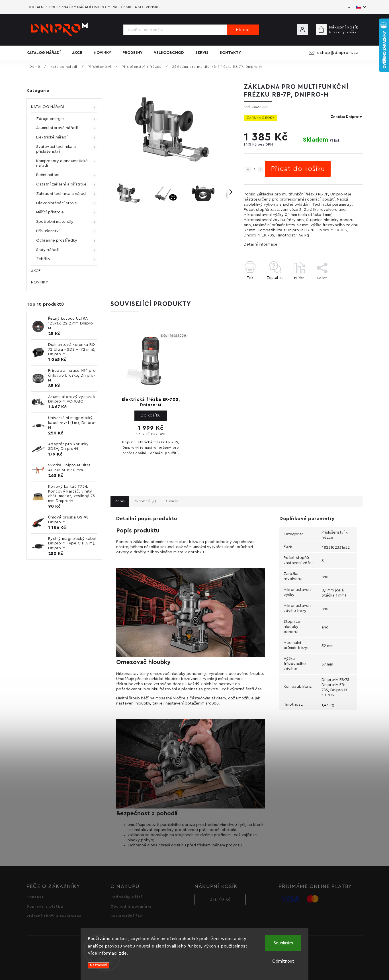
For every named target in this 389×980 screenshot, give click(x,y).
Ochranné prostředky (56, 240)
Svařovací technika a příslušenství (56, 149)
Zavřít (344, 288)
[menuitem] (46, 53)
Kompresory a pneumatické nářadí (62, 163)
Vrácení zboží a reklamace (53, 916)
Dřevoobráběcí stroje (56, 203)
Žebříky (43, 259)
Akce (36, 271)
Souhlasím (283, 943)
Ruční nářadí (47, 175)
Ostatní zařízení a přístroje (61, 184)
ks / (220, 899)
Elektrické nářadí (51, 137)
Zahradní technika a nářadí (61, 194)
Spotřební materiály (54, 222)
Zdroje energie (50, 119)
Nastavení (98, 965)
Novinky (39, 282)
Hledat (243, 30)
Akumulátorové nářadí (57, 128)
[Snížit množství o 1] (248, 169)
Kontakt (35, 897)
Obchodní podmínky (131, 906)
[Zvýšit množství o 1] (260, 169)
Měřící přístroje (50, 212)
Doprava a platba (44, 906)
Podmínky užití (126, 897)
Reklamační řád (126, 916)
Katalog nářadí (47, 107)
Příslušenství (48, 231)
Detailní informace (260, 244)
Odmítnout (283, 961)
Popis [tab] (120, 501)
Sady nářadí (47, 250)
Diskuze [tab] (172, 501)
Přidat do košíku (298, 169)
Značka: (347, 117)
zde (123, 953)
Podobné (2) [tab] (145, 501)
